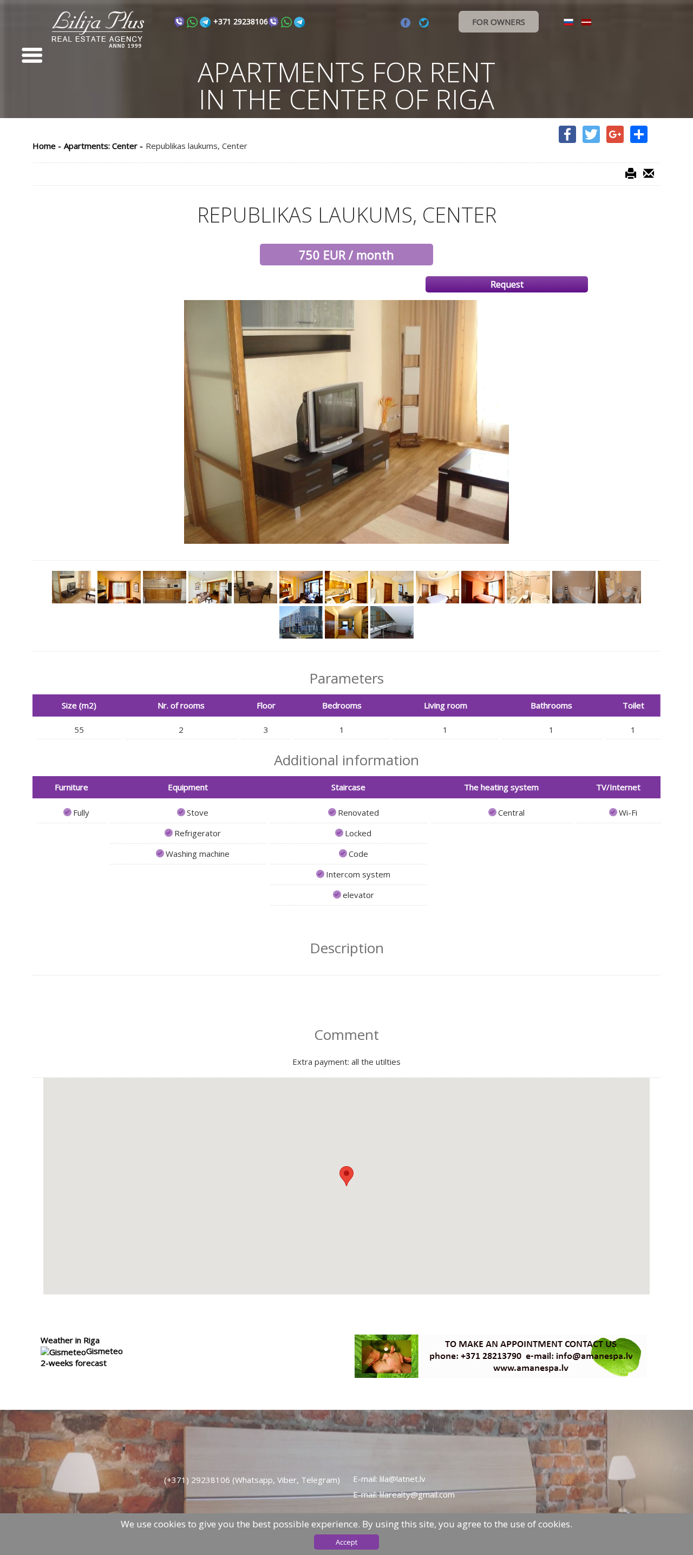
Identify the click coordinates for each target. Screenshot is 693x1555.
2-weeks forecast (74, 1362)
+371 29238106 (240, 21)
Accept (346, 1542)
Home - (46, 145)
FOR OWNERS (498, 21)
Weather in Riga (70, 1340)
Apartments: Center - (103, 145)
